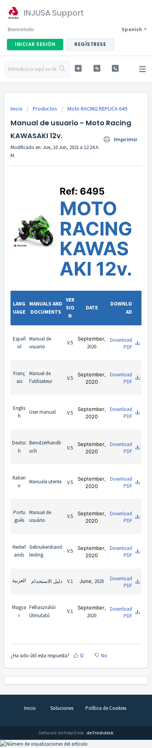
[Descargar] (61, 375)
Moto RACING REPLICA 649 (97, 108)
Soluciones (61, 708)
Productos (45, 108)
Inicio (17, 108)
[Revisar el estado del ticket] (96, 68)
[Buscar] (62, 69)
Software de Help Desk (62, 733)
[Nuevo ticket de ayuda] (78, 68)
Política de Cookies (105, 708)
